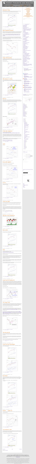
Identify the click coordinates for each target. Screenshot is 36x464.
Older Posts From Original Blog (28, 9)
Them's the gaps (6, 201)
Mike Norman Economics (25, 32)
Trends (23, 184)
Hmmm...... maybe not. (7, 410)
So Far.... (5, 182)
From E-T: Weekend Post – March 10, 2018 (27, 69)
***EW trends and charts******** (26, 65)
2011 (24, 120)
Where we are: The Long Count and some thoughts (12, 309)
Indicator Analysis (7, 226)
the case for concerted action (26, 27)
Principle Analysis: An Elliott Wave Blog (28, 87)
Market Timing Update (25, 60)
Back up (4, 98)
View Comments (11, 26)
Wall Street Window (25, 52)
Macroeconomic (6, 141)
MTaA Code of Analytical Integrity (28, 15)
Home (6, 6)
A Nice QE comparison (7, 131)
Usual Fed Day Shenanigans (9, 344)
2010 (24, 121)
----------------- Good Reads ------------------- (27, 37)
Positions (29, 6)
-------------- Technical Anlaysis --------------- (27, 40)
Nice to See (5, 230)
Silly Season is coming (7, 78)
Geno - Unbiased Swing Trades (26, 57)
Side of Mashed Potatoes (8, 30)
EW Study (24, 108)
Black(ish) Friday (6, 10)
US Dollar (24, 115)
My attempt (5, 375)
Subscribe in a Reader (28, 13)
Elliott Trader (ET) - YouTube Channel (26, 58)
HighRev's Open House (25, 47)
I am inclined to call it (7, 429)
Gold (23, 110)
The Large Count (6, 302)
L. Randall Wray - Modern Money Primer (27, 29)
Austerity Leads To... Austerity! (26, 90)
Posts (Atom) (6, 450)
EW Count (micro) (7, 54)
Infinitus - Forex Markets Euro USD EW (26, 55)
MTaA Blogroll (28, 8)
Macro (15, 6)
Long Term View (20, 6)
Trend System (25, 6)
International (24, 112)
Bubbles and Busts (25, 26)
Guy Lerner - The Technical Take (26, 42)
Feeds (9, 6)
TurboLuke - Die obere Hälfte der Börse (27, 50)
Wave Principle (24, 61)
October (25, 140)
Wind (4, 249)
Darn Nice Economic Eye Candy (26, 34)
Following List (21, 5)
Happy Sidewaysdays (7, 57)
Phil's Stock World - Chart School (26, 53)
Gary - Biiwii (24, 44)
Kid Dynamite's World (25, 39)
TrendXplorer (24, 45)
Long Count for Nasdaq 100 (9, 280)
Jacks (4, 143)
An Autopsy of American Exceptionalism (27, 81)
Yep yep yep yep (6, 332)
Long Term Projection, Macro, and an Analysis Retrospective (28, 16)
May (24, 144)
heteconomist (24, 31)
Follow (12, 6)
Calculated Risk (24, 35)
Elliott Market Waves (25, 63)
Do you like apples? (7, 162)
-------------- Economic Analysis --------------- (27, 24)
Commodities (24, 105)
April (24, 145)
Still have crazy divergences (9, 215)
